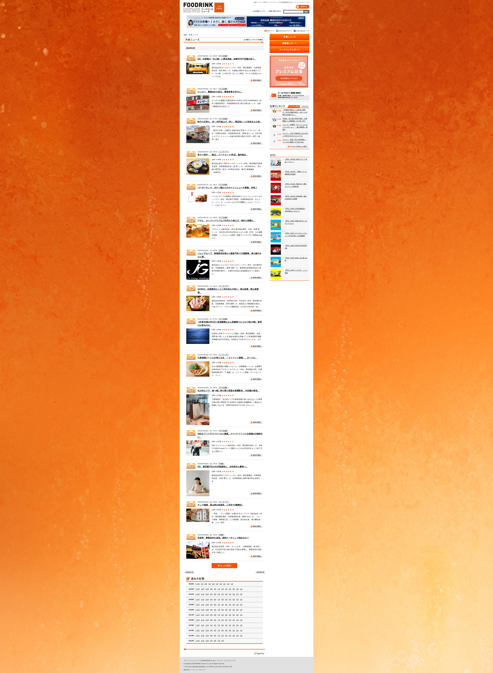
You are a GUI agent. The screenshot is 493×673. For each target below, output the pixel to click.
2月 (228, 584)
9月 (202, 584)
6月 (213, 584)
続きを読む (256, 80)
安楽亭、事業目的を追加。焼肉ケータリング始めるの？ (223, 538)
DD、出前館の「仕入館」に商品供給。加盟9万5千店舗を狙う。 (227, 59)
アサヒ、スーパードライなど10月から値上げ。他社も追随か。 (226, 220)
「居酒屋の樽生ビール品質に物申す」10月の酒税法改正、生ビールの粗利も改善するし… (294, 112)
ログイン (302, 7)
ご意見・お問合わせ (274, 11)
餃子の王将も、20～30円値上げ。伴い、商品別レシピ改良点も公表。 (230, 122)
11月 (202, 589)
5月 (217, 584)
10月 (198, 584)
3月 (224, 584)
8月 (206, 584)
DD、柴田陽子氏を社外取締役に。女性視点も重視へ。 (223, 467)
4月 (221, 584)
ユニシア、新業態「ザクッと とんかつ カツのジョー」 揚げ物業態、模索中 (294, 127)
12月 (198, 589)
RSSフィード (270, 31)
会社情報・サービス (259, 11)
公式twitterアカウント (284, 31)
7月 (209, 584)
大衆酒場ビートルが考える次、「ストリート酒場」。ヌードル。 (227, 358)
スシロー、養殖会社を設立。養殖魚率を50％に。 (220, 92)
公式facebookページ (301, 31)
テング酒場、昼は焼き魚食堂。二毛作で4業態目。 (221, 505)
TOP (185, 35)
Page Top (259, 653)
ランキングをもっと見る (297, 146)
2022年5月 (260, 572)
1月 (232, 584)
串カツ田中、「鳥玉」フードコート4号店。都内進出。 (223, 155)
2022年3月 (189, 572)
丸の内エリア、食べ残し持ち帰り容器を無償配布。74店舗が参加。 (228, 390)
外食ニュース (224, 40)
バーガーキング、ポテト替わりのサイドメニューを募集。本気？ (227, 188)
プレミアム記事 (294, 106)
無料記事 (304, 106)
